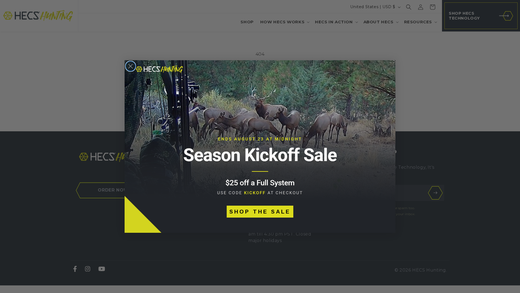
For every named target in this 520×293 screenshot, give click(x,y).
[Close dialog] (130, 66)
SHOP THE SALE (260, 212)
